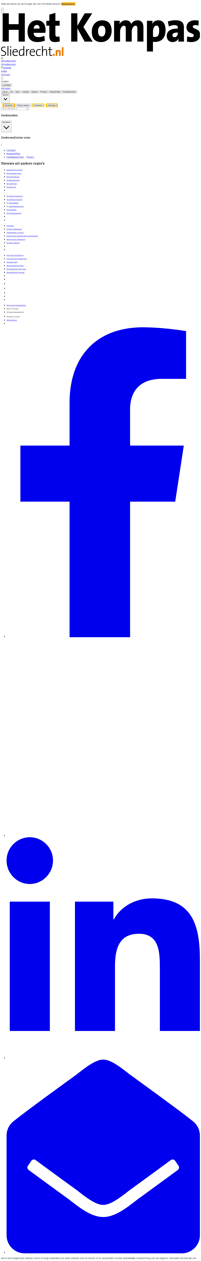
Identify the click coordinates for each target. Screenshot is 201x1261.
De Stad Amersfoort (15, 196)
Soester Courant (13, 317)
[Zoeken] (28, 108)
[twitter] (103, 835)
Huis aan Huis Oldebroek (17, 259)
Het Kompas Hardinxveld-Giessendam (22, 236)
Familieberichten (15, 157)
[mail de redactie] (103, 1252)
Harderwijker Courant (15, 232)
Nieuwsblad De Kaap (15, 265)
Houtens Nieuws (13, 243)
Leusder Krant (12, 262)
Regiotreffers (13, 153)
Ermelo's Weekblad (14, 229)
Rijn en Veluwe (12, 309)
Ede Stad (10, 226)
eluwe (22, 272)
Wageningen (18, 206)
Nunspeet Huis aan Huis (16, 269)
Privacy (30, 157)
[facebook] (103, 636)
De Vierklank (11, 210)
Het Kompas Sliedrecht (16, 239)
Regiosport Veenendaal (16, 305)
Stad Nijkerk (13, 203)
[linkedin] (103, 1057)
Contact (11, 150)
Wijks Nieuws (12, 320)
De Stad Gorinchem (15, 199)
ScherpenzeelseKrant (15, 312)
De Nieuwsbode (13, 180)
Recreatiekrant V (13, 272)
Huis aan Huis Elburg (15, 255)
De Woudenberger (14, 213)
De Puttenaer (12, 183)
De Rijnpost (11, 187)
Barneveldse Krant (14, 173)
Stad (11, 206)
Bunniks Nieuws (13, 177)
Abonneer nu (68, 3)
